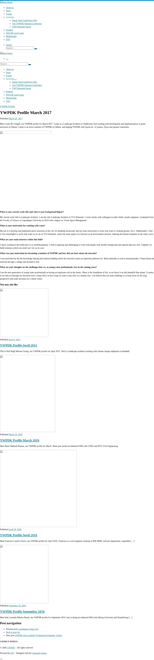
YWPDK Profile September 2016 (22, 611)
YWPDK (11, 647)
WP (12, 653)
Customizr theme (39, 653)
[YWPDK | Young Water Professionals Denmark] (6, 2)
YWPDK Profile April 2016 (18, 535)
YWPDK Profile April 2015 (18, 345)
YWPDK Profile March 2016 (19, 440)
